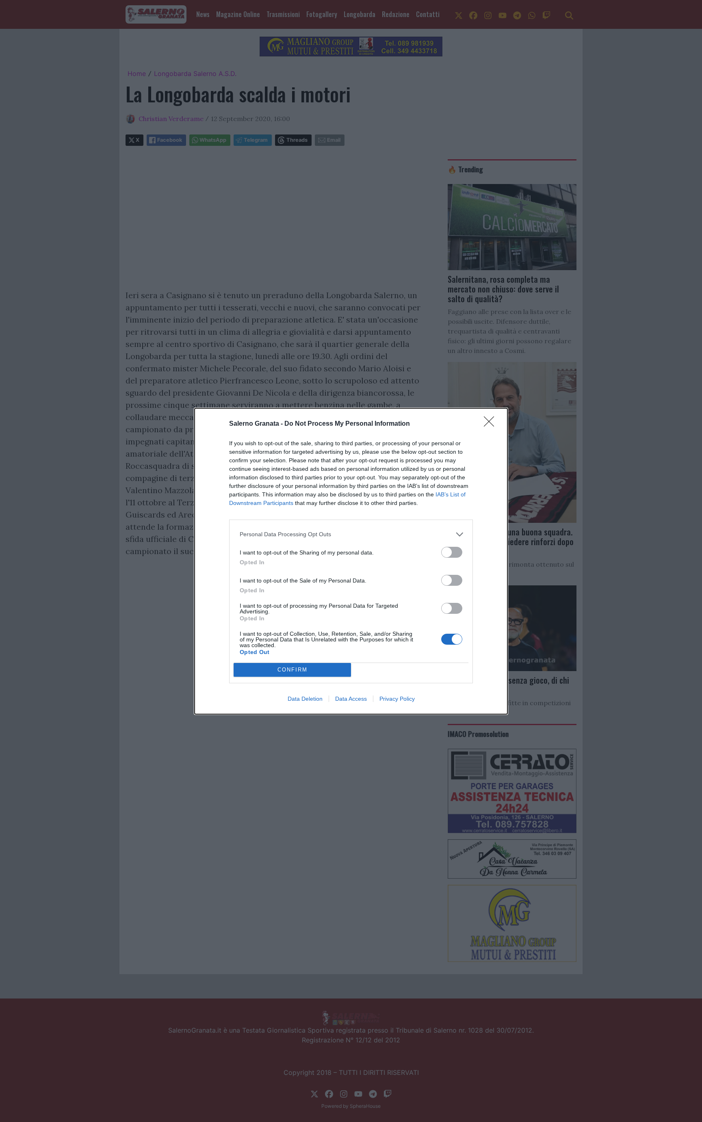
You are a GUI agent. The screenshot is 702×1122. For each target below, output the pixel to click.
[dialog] (351, 561)
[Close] (491, 424)
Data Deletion (305, 698)
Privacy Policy (397, 698)
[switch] (451, 552)
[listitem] (351, 534)
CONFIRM (292, 670)
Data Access (351, 698)
